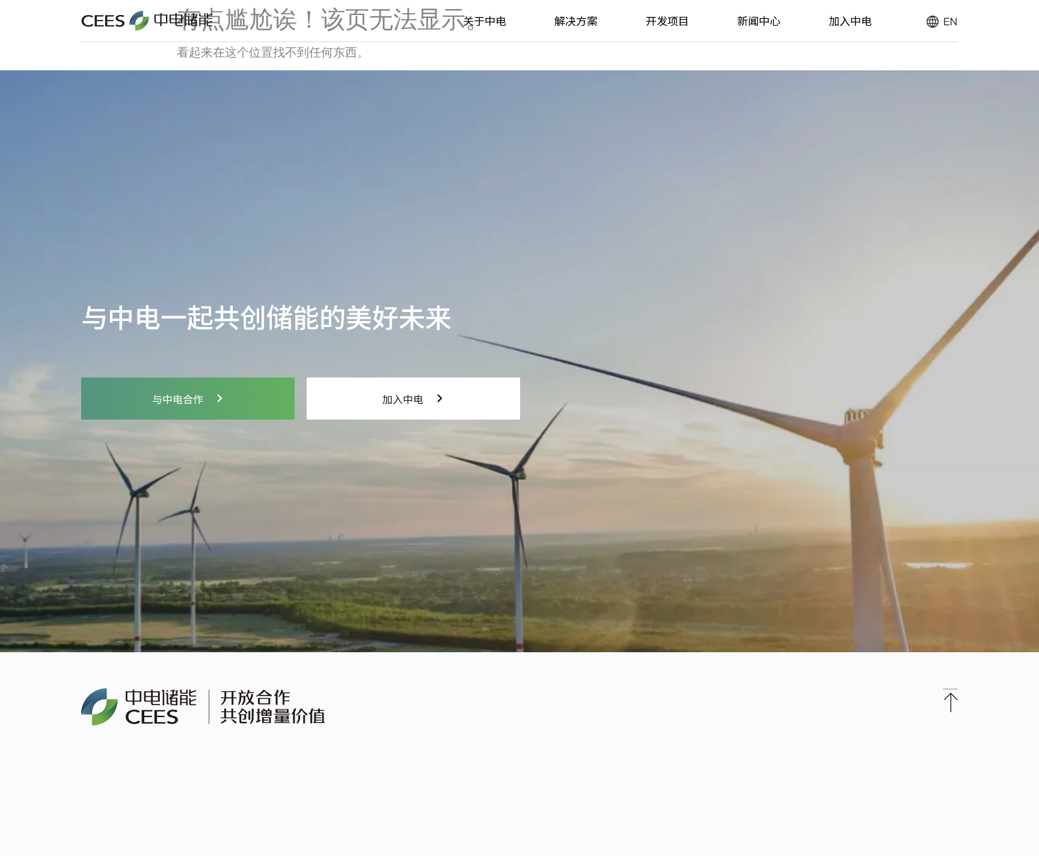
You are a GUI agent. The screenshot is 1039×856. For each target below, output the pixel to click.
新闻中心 (758, 20)
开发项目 (667, 20)
